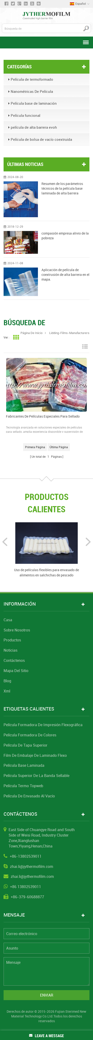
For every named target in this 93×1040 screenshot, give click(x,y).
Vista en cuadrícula (16, 337)
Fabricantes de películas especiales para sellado (43, 416)
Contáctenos (14, 660)
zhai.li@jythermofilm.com (31, 866)
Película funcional (25, 115)
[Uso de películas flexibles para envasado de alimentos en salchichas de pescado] (46, 543)
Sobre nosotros (17, 630)
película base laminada (24, 765)
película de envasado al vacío (29, 796)
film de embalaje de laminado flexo (35, 755)
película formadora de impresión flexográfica (43, 724)
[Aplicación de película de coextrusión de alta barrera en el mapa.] (21, 282)
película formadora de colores (30, 735)
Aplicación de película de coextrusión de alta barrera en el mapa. (65, 275)
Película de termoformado (32, 79)
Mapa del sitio (16, 670)
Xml (7, 691)
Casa (8, 619)
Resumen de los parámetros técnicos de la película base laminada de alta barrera (62, 188)
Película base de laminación (34, 103)
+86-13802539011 (25, 856)
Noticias (10, 650)
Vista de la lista (85, 347)
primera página (35, 447)
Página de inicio (31, 333)
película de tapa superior (25, 745)
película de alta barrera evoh (34, 127)
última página (59, 447)
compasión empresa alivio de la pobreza (65, 235)
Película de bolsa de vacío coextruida (41, 139)
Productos (12, 640)
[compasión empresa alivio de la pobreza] (21, 242)
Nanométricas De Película (32, 91)
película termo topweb (23, 785)
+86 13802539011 (25, 886)
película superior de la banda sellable (36, 775)
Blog (7, 680)
